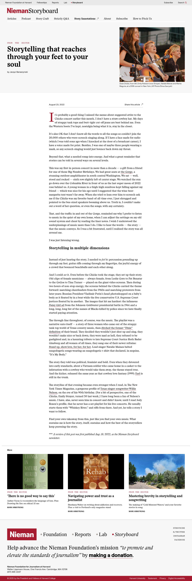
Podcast (26, 19)
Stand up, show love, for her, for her (70, 347)
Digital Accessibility (176, 578)
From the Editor (18, 42)
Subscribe (168, 2)
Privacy (163, 578)
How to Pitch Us (142, 19)
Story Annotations (84, 19)
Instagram (179, 535)
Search (181, 2)
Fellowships (42, 2)
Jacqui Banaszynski (19, 72)
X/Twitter (179, 531)
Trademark (152, 578)
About (107, 19)
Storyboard (77, 2)
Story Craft (42, 19)
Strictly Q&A (61, 19)
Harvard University (137, 578)
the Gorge (126, 172)
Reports (55, 2)
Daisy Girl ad (56, 305)
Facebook (179, 539)
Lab (65, 2)
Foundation (55, 534)
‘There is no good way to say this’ (31, 496)
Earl (137, 373)
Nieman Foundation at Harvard (18, 2)
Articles (11, 19)
